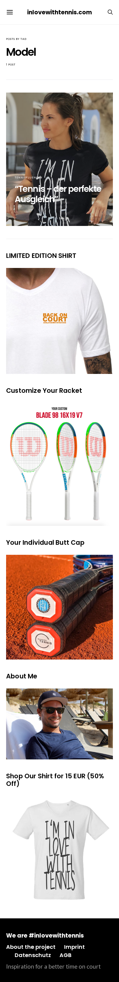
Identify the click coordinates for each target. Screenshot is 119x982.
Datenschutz (33, 955)
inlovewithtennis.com (59, 12)
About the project (31, 947)
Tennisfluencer (28, 177)
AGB (65, 955)
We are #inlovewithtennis (45, 935)
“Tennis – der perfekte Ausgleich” (58, 194)
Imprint (74, 947)
